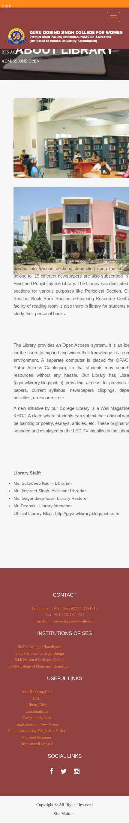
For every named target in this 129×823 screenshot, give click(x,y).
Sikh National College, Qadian (39, 659)
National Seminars (37, 737)
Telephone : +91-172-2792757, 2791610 (65, 608)
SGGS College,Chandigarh (40, 646)
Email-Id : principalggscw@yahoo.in (64, 621)
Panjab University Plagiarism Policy (37, 730)
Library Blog (36, 704)
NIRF (6, 7)
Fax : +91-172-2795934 (64, 614)
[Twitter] (64, 771)
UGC (37, 698)
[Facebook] (51, 771)
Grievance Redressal (36, 744)
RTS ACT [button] (10, 52)
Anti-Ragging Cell (37, 691)
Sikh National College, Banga (39, 653)
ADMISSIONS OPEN (21, 61)
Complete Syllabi (36, 717)
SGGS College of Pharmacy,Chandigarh (40, 666)
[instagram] (76, 771)
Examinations (37, 711)
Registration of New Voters (36, 724)
